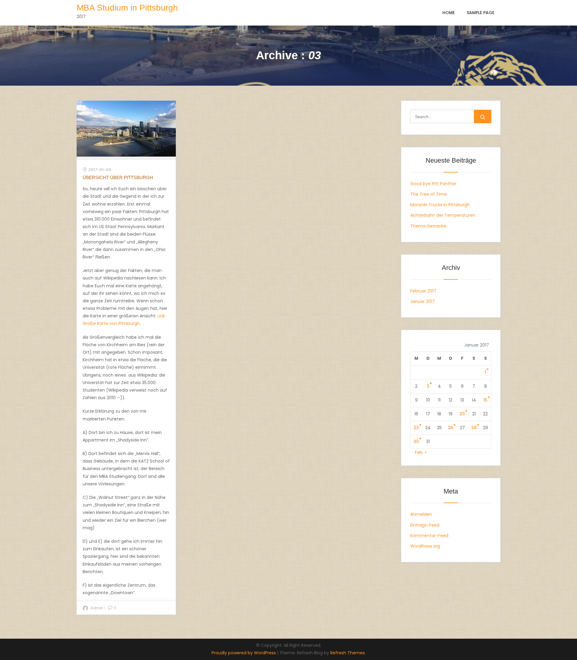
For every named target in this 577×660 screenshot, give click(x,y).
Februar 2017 (423, 291)
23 (416, 428)
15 (485, 400)
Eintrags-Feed (424, 525)
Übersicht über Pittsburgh (118, 177)
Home (448, 13)
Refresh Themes (347, 653)
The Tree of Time (428, 194)
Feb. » (420, 452)
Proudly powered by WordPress (244, 653)
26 (450, 428)
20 (462, 414)
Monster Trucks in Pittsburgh (440, 205)
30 (416, 441)
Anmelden (421, 514)
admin (96, 608)
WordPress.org (425, 546)
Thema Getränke (428, 226)
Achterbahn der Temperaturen (442, 215)
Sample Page (480, 13)
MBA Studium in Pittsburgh (127, 7)
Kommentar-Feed (429, 536)
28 (474, 428)
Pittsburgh (129, 323)
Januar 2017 (422, 301)
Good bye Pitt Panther (433, 184)
